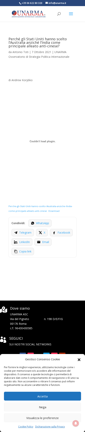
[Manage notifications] (76, 423)
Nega (42, 407)
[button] (79, 359)
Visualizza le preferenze (42, 418)
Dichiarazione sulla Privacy (50, 426)
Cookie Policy (25, 426)
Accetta (42, 396)
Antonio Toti (20, 52)
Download (54, 210)
